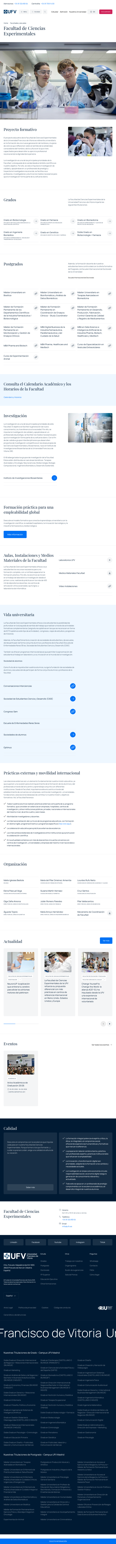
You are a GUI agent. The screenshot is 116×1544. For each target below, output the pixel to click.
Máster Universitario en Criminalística (56, 1519)
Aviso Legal (8, 1307)
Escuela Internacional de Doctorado (81, 278)
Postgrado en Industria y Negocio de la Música (56, 1470)
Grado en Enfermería (12, 1400)
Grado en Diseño (84, 1360)
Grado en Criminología (50, 1427)
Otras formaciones (48, 1283)
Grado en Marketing (12, 1370)
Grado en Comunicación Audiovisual (92, 1385)
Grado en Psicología (85, 1437)
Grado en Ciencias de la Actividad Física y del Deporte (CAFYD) (57, 1368)
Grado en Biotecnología (50, 1417)
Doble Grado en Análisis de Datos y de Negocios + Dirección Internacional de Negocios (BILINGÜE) (93, 1412)
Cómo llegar (95, 1274)
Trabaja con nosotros (74, 1261)
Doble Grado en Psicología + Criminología (20, 1432)
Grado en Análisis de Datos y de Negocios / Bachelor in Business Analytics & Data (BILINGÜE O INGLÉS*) (21, 1377)
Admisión (64, 12)
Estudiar (54, 12)
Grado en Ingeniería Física (88, 1380)
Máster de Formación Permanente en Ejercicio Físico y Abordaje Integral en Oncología (19, 1512)
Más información (15, 534)
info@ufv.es (67, 1226)
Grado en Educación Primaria (16, 1437)
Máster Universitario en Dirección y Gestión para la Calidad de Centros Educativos (55, 1504)
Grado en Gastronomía (86, 1432)
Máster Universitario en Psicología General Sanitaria (55, 1478)
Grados (43, 1261)
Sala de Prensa (71, 1274)
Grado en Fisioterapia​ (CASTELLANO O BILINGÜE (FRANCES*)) (56, 1361)
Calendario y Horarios (12, 397)
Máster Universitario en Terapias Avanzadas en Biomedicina (17, 1463)
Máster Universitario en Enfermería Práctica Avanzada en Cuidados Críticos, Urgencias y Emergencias (20, 1479)
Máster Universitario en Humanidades (56, 1497)
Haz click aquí (64, 824)
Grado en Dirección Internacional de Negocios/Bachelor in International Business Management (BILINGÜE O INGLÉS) (55, 1386)
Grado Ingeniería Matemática (89, 1405)
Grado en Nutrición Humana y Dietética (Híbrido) (57, 1406)
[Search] (45, 12)
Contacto (94, 1265)
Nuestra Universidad (77, 12)
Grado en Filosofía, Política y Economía (19, 1405)
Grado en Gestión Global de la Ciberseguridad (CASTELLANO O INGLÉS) (20, 1418)
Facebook (36, 1242)
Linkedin (13, 1242)
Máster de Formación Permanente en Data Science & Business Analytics (92, 1513)
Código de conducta (62, 1307)
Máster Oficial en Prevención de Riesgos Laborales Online (94, 1505)
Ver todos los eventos (100, 1045)
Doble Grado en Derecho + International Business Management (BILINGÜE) (93, 1391)
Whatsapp (94, 1261)
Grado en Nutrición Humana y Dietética (57, 1395)
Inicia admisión (105, 12)
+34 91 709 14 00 (47, 3)
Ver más (106, 940)
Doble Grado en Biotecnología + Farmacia (57, 1412)
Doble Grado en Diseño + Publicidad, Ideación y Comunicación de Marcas (19, 1443)
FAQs (92, 1270)
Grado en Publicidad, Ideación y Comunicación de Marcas (53, 1443)
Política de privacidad (27, 1307)
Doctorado (45, 1270)
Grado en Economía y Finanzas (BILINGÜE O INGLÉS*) (21, 1386)
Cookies (45, 1307)
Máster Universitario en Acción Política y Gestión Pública (94, 1488)
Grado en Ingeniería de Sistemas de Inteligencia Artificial (18, 1411)
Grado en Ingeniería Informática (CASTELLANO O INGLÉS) (90, 1398)
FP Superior (45, 1274)
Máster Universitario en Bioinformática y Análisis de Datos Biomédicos (20, 1498)
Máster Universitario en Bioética (17, 1504)
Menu (25, 12)
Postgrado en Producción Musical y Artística (55, 1463)
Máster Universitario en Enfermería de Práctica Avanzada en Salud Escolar (19, 1470)
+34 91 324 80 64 (21, 3)
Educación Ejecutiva (49, 1279)
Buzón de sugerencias (74, 1270)
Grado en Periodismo (49, 1432)
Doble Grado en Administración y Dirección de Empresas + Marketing (91, 1426)
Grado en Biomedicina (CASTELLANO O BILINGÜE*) (57, 1376)
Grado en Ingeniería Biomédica (53, 1422)
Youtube (57, 1242)
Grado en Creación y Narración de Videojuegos (91, 1366)
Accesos (37, 12)
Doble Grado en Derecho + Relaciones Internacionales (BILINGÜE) (19, 1393)
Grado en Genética (48, 1437)
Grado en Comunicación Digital (90, 1420)
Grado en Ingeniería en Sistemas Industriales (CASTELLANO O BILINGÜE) (93, 1373)
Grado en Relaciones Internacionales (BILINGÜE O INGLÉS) (19, 1426)
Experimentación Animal (14, 1519)
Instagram (80, 1242)
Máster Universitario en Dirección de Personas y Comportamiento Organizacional (92, 1497)
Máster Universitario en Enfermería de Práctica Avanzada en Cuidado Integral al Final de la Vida (20, 1489)
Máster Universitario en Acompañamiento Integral (58, 1513)
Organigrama (70, 1265)
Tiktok (102, 1242)
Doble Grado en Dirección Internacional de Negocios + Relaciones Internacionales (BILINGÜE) (21, 1362)
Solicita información (58, 1541)
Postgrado (45, 1265)
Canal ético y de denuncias (15, 1315)
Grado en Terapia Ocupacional (53, 1400)
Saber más (30, 1187)
